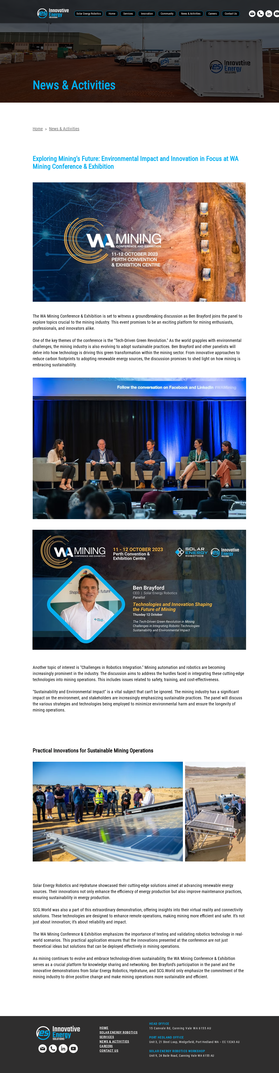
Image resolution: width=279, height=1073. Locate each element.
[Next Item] (238, 811)
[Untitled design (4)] (252, 13)
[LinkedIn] (268, 13)
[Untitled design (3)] (52, 1048)
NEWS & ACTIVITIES (114, 1041)
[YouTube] (73, 1048)
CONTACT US (109, 1050)
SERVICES (107, 1037)
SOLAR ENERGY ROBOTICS (119, 1032)
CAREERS (106, 1046)
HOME (104, 1028)
